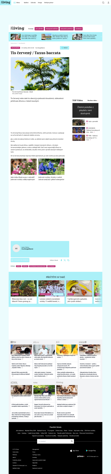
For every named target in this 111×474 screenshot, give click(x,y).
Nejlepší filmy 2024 (30, 430)
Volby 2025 (44, 433)
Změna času (59, 430)
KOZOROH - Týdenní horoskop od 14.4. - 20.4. (93, 130)
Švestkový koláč (74, 436)
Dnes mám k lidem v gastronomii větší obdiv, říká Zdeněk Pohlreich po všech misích (43, 357)
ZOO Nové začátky (90, 430)
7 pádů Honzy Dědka (33, 433)
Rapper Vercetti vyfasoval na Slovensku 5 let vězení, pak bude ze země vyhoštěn (44, 406)
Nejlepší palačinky (63, 436)
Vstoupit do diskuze (21, 260)
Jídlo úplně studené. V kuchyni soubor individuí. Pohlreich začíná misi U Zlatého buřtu (43, 374)
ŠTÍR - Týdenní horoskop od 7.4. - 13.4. (92, 138)
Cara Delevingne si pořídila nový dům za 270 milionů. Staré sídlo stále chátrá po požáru (29, 37)
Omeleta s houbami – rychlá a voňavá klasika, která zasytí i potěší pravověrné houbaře (89, 365)
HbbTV (14, 457)
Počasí (71, 430)
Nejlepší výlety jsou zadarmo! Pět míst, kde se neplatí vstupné (66, 405)
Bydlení (26, 2)
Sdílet (65, 48)
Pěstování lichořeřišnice (86, 433)
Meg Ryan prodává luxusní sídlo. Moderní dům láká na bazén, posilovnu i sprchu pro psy (60, 37)
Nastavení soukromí (37, 468)
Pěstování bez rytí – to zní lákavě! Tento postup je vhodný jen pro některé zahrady (22, 300)
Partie (65, 430)
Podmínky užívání (17, 460)
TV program (50, 430)
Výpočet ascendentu (38, 436)
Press (33, 452)
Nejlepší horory (41, 430)
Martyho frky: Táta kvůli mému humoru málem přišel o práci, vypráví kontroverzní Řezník (42, 397)
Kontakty (34, 457)
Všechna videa (92, 100)
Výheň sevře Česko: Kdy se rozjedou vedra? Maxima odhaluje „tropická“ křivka (21, 365)
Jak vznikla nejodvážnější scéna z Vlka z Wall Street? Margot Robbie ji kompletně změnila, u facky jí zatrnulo (21, 415)
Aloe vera (75, 433)
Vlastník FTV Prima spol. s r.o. (20, 465)
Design (40, 2)
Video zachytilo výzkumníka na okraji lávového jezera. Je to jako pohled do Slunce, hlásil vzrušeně (66, 374)
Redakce (34, 465)
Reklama (15, 454)
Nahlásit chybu (16, 468)
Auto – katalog (22, 433)
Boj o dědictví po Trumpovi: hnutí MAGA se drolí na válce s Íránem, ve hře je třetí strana (21, 357)
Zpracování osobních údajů (39, 460)
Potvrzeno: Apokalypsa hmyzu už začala (66, 356)
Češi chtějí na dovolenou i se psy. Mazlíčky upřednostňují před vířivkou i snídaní (66, 397)
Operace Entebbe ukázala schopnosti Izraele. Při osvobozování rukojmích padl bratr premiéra (66, 366)
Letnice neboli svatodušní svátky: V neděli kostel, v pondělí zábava (50, 300)
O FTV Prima (16, 449)
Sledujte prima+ (49, 2)
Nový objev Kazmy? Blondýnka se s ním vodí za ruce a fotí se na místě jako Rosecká (44, 414)
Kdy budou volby (78, 430)
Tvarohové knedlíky (50, 436)
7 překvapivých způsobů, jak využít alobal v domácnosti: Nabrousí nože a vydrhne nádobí (77, 300)
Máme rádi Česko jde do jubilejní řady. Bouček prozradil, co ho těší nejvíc (43, 365)
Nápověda (34, 462)
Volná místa (15, 452)
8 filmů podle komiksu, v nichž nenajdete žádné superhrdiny (20, 405)
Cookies (15, 462)
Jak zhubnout (20, 430)
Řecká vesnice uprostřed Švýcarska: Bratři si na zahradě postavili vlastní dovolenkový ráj (66, 414)
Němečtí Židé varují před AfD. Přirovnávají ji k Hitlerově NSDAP (21, 373)
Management (35, 449)
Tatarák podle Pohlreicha (64, 433)
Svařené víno (52, 433)
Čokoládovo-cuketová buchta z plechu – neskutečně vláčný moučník (88, 357)
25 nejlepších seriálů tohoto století (21, 396)
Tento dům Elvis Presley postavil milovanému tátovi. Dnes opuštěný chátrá (90, 37)
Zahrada (33, 2)
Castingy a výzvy (36, 454)
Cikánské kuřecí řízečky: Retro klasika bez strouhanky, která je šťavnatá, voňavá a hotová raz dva (89, 374)
